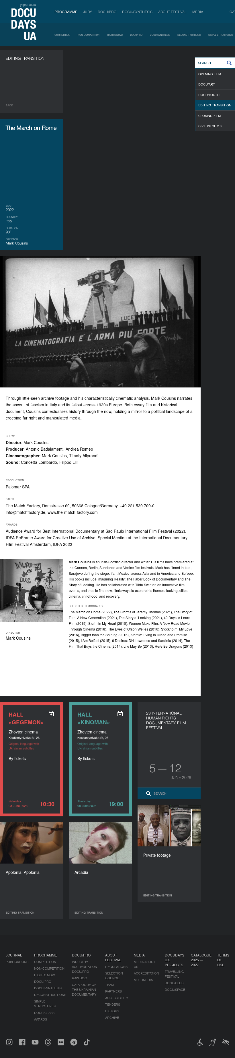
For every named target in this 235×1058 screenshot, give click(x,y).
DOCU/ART (206, 84)
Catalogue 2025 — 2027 (201, 959)
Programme (65, 11)
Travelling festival (174, 974)
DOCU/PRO (107, 11)
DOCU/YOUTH (209, 94)
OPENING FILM (209, 73)
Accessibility (116, 997)
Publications (17, 961)
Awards (40, 1019)
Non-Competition (88, 34)
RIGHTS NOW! (115, 34)
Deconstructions (189, 34)
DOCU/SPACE (175, 989)
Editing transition (214, 105)
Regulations (116, 966)
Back (9, 105)
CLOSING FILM (209, 115)
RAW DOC (79, 978)
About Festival (172, 11)
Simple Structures (220, 34)
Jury (87, 11)
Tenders (112, 1004)
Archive (112, 1017)
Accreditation (146, 973)
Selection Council (114, 975)
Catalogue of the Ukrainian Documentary (84, 989)
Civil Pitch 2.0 (210, 126)
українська (28, 4)
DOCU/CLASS (44, 1012)
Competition (62, 34)
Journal (14, 954)
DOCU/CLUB (174, 983)
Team (109, 984)
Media (197, 11)
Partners (113, 991)
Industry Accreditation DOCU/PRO (84, 966)
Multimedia (143, 979)
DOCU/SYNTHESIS (137, 11)
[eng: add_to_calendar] (51, 714)
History (112, 1011)
